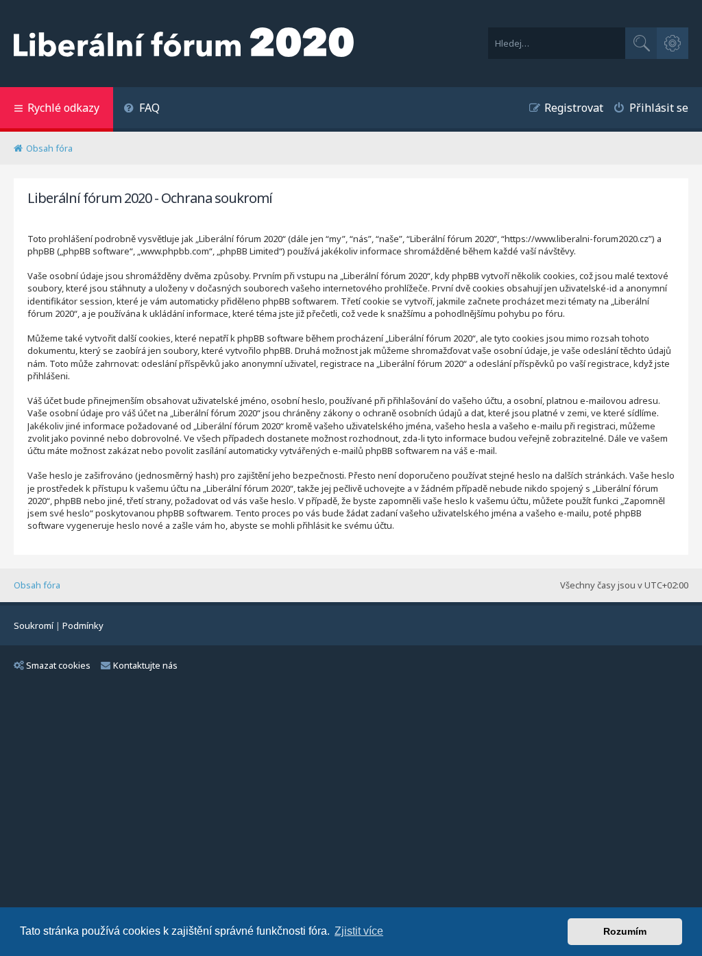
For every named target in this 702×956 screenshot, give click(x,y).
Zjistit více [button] (359, 931)
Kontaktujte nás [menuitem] (145, 665)
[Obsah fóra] (184, 43)
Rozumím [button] (624, 931)
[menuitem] (141, 109)
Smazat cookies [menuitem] (58, 665)
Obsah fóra (37, 585)
